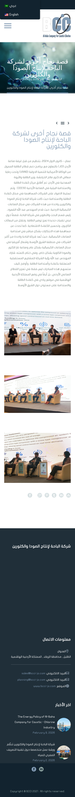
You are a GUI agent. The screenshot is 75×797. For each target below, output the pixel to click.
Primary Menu (7, 26)
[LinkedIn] (61, 495)
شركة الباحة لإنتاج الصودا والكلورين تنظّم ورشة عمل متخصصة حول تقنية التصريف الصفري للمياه (31, 750)
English (14, 14)
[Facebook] (30, 495)
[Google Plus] (39, 495)
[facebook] (34, 769)
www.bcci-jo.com (44, 686)
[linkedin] (41, 769)
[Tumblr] (54, 495)
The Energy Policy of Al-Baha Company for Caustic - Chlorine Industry (35, 722)
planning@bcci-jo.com (31, 679)
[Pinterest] (47, 495)
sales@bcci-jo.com (33, 673)
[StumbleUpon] (68, 495)
